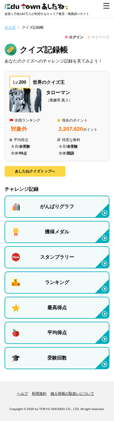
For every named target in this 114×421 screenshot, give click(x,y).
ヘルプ (22, 393)
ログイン (76, 37)
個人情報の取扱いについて (72, 393)
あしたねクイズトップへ (35, 171)
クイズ (10, 27)
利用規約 (39, 393)
